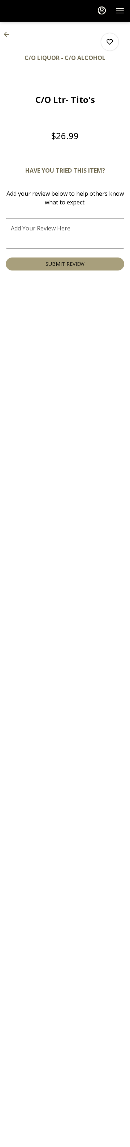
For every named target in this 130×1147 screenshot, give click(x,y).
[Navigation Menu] (120, 11)
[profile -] (102, 10)
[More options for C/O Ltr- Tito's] (109, 42)
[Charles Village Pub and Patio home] (38, 11)
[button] (8, 34)
